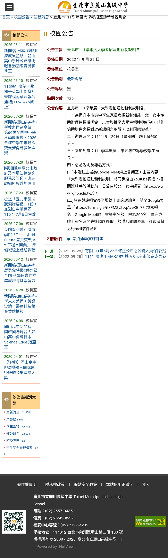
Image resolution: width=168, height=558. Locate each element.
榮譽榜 (15, 419)
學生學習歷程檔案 (21, 450)
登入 (146, 484)
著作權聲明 (26, 484)
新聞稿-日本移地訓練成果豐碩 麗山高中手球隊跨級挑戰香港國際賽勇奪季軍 (20, 61)
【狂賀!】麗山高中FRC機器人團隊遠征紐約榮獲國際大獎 (20, 370)
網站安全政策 (85, 484)
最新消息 (18, 412)
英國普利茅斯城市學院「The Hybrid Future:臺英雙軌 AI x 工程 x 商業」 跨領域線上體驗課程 (20, 240)
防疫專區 (16, 440)
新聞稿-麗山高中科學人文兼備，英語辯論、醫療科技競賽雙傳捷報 (20, 304)
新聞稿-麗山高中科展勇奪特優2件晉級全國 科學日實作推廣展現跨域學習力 (20, 273)
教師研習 (18, 433)
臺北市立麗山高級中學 (96, 539)
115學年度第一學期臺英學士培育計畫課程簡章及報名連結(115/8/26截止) (19, 96)
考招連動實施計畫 (87, 239)
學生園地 (18, 426)
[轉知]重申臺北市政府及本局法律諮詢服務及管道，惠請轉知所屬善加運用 (20, 176)
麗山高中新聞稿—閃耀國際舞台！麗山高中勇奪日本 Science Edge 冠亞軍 (20, 337)
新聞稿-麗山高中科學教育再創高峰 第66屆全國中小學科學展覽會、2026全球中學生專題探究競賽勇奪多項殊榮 (20, 137)
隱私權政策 (55, 484)
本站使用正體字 (119, 484)
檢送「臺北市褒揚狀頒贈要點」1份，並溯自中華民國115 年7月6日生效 (20, 207)
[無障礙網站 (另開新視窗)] (150, 521)
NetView (66, 546)
